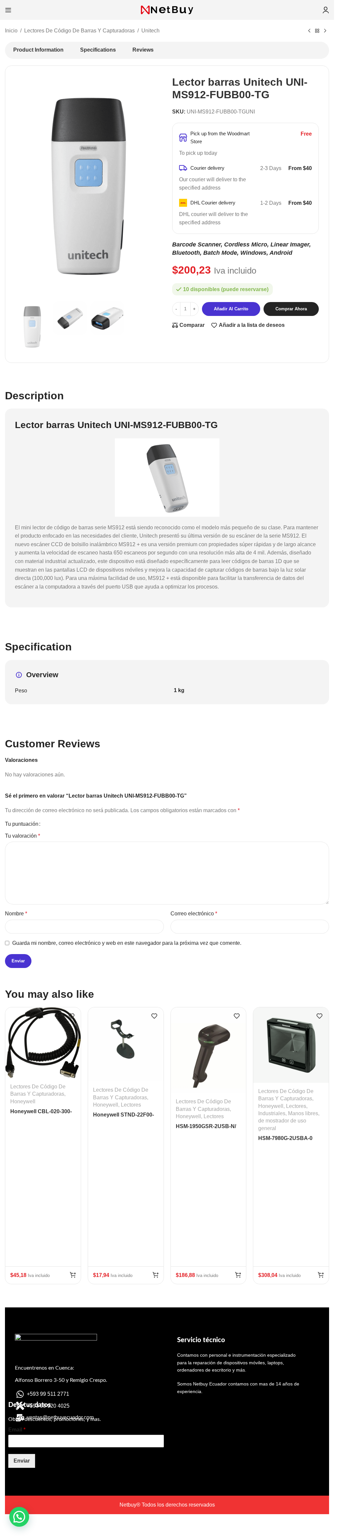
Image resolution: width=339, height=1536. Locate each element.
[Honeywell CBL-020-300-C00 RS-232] (43, 1042)
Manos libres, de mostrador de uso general (288, 1121)
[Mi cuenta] (325, 10)
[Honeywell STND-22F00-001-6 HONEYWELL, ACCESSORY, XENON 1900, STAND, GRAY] (126, 1044)
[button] (73, 1275)
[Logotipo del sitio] (167, 9)
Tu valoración (22, 836)
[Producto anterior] (309, 31)
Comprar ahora (291, 308)
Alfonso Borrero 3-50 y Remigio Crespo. (61, 1380)
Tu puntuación (21, 824)
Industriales (271, 1113)
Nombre (16, 913)
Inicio (11, 30)
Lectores (131, 1105)
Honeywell (22, 1101)
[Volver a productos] (317, 31)
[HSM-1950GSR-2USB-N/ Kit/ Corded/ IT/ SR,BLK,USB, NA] (208, 1050)
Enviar (22, 1461)
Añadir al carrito (231, 308)
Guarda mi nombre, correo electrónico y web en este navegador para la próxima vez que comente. (126, 943)
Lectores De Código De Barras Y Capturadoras (79, 30)
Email (16, 1429)
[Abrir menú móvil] (8, 10)
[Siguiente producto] (325, 31)
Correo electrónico (193, 913)
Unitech (150, 30)
